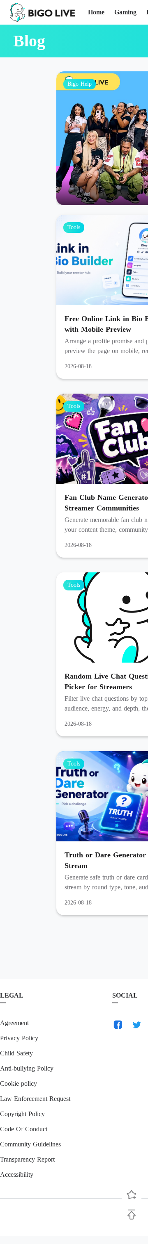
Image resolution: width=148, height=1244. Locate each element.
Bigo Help (79, 84)
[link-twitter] (137, 1024)
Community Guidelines (30, 1144)
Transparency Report (27, 1159)
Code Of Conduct (23, 1129)
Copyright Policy (22, 1113)
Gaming (125, 12)
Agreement (14, 1022)
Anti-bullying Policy (26, 1068)
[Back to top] (131, 1214)
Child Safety (16, 1053)
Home (96, 12)
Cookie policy (18, 1083)
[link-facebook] (118, 1024)
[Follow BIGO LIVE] (131, 1195)
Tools (73, 227)
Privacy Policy (19, 1037)
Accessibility (16, 1174)
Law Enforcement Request (35, 1098)
